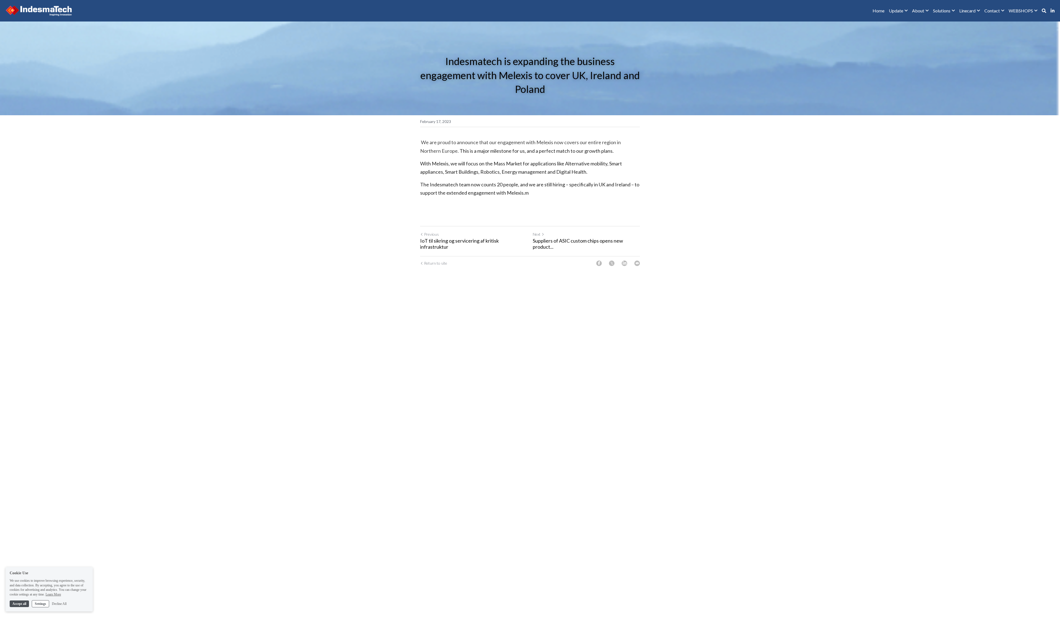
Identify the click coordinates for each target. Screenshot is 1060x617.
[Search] (1044, 11)
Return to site (435, 263)
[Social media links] (1052, 11)
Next (536, 234)
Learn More (53, 594)
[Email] (637, 263)
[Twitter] (611, 263)
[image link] (39, 10)
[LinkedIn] (624, 263)
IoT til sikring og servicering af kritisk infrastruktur (459, 244)
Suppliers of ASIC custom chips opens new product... (578, 244)
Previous (431, 234)
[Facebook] (599, 263)
